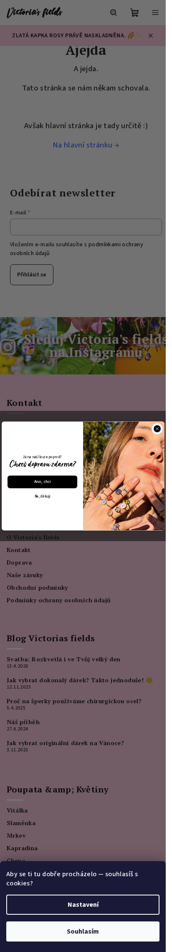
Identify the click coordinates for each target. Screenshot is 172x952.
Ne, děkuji (42, 496)
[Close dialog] (157, 429)
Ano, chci (42, 482)
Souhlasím (83, 931)
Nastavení (83, 904)
